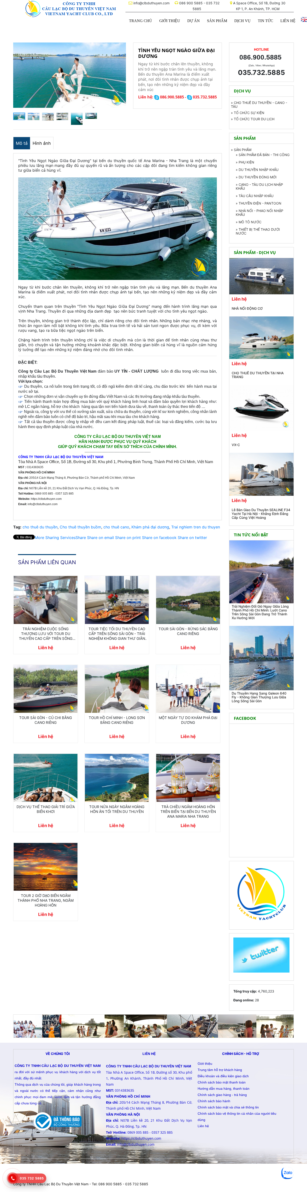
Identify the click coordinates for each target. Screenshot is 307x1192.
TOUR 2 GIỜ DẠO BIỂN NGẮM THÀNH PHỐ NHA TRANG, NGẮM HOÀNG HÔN (46, 900)
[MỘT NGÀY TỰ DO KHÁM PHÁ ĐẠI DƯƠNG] (188, 689)
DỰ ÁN (193, 21)
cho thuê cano (116, 527)
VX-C (236, 445)
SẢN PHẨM (217, 21)
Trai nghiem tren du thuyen (195, 527)
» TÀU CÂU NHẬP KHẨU (254, 196)
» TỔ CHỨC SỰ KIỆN (247, 113)
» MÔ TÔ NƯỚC (248, 222)
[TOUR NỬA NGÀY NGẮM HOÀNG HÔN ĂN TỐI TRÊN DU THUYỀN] (117, 778)
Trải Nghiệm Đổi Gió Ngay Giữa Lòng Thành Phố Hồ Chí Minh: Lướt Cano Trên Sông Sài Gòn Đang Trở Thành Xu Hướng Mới (260, 612)
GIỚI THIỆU (169, 21)
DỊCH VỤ (242, 21)
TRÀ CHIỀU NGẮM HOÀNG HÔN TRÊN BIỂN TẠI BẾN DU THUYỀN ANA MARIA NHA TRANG (188, 812)
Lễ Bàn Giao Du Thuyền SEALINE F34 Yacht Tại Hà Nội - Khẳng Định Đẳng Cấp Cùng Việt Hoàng (261, 514)
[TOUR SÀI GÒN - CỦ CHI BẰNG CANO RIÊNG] (45, 689)
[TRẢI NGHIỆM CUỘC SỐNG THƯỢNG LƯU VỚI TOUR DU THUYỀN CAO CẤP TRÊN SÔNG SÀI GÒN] (45, 600)
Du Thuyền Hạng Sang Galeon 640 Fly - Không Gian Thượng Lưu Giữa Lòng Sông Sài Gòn (259, 697)
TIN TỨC (265, 21)
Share (60, 537)
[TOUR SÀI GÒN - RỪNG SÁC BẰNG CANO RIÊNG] (188, 600)
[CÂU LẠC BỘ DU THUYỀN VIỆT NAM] (69, 9)
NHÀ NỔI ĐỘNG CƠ (247, 308)
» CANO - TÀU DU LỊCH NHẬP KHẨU (259, 186)
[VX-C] (261, 408)
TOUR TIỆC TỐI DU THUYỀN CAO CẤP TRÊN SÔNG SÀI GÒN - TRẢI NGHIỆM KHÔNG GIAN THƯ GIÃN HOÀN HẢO (117, 634)
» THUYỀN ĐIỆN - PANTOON (258, 203)
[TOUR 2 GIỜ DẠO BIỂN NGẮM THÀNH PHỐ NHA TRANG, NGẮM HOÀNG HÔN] (45, 867)
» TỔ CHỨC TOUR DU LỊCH (252, 119)
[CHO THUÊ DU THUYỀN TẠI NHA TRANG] (261, 337)
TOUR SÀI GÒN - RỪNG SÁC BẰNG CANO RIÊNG (188, 631)
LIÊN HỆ (287, 21)
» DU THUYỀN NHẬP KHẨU (257, 170)
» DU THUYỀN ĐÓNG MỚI (256, 177)
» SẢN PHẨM (241, 150)
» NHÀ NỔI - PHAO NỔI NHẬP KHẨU (259, 213)
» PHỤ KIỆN (245, 162)
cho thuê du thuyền (40, 527)
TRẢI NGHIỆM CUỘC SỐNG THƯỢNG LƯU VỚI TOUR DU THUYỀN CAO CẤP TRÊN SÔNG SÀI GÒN (45, 634)
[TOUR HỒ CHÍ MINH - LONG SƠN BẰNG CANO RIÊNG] (117, 689)
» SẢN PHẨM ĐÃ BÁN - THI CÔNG (262, 155)
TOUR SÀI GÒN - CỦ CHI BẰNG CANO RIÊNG (45, 720)
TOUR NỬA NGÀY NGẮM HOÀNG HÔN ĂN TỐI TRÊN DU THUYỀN (116, 809)
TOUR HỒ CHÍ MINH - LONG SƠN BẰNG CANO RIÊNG (117, 720)
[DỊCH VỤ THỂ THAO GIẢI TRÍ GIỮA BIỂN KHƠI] (45, 778)
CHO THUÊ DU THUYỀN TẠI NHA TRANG (258, 375)
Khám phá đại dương (150, 527)
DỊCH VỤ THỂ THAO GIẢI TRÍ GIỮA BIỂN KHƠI (46, 809)
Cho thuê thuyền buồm (80, 527)
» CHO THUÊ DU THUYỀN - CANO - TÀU (259, 105)
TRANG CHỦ (140, 21)
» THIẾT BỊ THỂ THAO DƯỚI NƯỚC (258, 231)
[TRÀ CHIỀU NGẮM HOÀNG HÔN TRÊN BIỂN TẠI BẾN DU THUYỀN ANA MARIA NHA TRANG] (188, 778)
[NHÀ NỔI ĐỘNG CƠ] (261, 276)
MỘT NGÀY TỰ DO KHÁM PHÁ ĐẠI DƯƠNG (188, 720)
